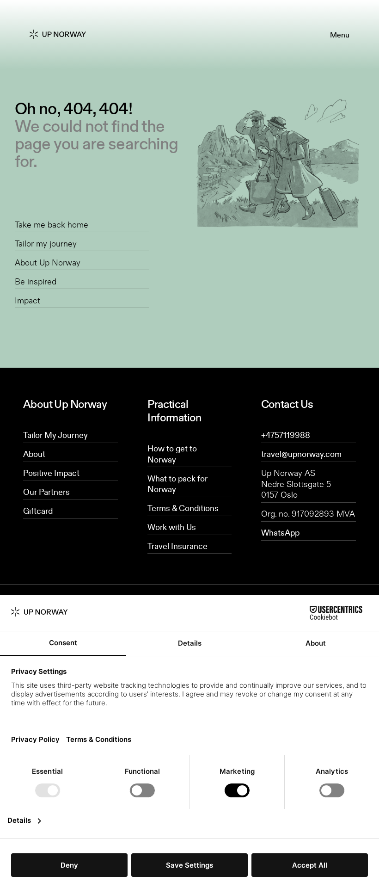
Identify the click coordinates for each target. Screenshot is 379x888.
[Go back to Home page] (65, 35)
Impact (27, 300)
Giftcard (38, 510)
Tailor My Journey (55, 434)
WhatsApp (280, 532)
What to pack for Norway (177, 484)
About (34, 453)
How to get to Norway (172, 454)
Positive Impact (51, 472)
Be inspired (35, 281)
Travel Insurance (177, 545)
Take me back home (51, 224)
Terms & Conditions (183, 507)
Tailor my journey (46, 243)
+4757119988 (285, 434)
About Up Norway (47, 262)
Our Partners (46, 491)
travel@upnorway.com (301, 453)
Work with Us (171, 526)
